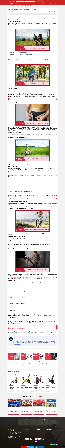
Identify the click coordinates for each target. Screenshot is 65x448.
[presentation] (8, 361)
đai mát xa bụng (28, 424)
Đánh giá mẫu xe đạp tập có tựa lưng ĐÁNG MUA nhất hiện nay (25, 361)
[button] (31, 367)
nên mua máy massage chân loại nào (43, 419)
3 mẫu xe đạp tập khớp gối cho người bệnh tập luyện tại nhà (13, 361)
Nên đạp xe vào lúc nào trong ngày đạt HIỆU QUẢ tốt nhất (16, 327)
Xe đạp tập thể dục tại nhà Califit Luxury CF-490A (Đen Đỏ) (38, 388)
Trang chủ (8, 5)
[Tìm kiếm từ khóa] (17, 1)
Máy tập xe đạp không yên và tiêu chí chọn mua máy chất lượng (50, 361)
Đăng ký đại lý (52, 3)
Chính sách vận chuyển (39, 430)
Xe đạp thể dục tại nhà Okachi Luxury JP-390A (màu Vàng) (26, 388)
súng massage (33, 424)
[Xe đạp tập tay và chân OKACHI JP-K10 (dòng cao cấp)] (14, 379)
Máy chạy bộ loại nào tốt (28, 419)
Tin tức (56, 3)
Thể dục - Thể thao (39, 3)
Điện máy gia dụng (45, 3)
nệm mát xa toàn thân (39, 424)
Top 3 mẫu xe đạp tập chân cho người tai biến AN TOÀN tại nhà (37, 361)
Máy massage (27, 3)
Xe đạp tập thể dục (33, 3)
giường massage (45, 424)
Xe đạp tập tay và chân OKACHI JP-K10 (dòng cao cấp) (14, 388)
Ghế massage (17, 3)
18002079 (50, 430)
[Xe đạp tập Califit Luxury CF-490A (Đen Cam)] (51, 379)
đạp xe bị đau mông (18, 198)
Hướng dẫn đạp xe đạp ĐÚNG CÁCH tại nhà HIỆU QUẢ (16, 328)
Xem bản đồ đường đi (10, 412)
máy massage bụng (50, 424)
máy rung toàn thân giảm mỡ (21, 424)
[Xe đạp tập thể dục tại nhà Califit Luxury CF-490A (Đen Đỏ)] (38, 379)
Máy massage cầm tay (20, 419)
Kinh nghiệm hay (27, 430)
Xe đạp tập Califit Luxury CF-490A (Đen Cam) (50, 388)
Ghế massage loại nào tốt (35, 419)
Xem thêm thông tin (16, 344)
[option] (14, 407)
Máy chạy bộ (22, 3)
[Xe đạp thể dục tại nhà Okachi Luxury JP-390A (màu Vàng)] (26, 379)
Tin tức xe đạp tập (15, 5)
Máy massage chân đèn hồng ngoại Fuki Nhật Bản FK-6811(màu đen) (7, 446)
